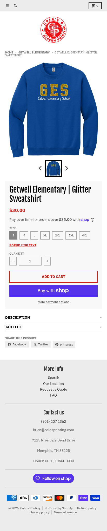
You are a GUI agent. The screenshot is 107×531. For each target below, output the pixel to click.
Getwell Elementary (34, 52)
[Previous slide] (40, 168)
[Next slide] (66, 168)
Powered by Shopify (59, 508)
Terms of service (65, 512)
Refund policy (87, 508)
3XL (71, 235)
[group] (53, 168)
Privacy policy (39, 512)
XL (45, 235)
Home (9, 52)
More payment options (53, 302)
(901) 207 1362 (53, 421)
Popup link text (22, 245)
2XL (57, 235)
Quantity (16, 253)
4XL (84, 235)
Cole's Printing (30, 508)
